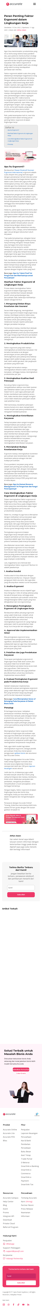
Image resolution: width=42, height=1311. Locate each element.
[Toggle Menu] (34, 4)
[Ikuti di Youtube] (23, 1305)
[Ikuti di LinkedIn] (28, 1305)
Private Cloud (9, 1223)
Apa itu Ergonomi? (13, 130)
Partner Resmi (27, 1205)
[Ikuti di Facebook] (14, 1305)
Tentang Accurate (29, 1198)
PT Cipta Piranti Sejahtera (19, 1292)
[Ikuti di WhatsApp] (9, 1305)
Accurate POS (9, 1137)
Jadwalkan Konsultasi (21, 1069)
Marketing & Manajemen (30, 936)
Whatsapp (10, 1244)
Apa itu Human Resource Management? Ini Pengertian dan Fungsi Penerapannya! (21, 486)
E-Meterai (25, 1162)
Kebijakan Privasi (15, 1295)
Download (7, 1220)
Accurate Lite (9, 1133)
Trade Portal (26, 1159)
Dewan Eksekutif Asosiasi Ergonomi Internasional (19, 171)
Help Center (8, 1201)
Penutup (10, 144)
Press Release (27, 1209)
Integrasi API (8, 1216)
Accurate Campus (10, 1198)
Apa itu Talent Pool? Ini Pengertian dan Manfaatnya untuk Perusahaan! (18, 275)
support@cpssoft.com (15, 1251)
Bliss (5, 1140)
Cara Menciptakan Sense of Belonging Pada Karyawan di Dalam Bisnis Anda (20, 701)
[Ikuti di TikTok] (18, 1305)
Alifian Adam (21, 30)
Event (5, 1209)
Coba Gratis (21, 1073)
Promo (6, 1212)
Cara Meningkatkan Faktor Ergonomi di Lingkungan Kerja (20, 140)
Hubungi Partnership (14, 1258)
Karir (26, 1201)
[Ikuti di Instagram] (4, 1305)
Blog (5, 1205)
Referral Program (10, 1227)
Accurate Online (10, 1129)
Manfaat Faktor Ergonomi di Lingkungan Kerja (20, 134)
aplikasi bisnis (19, 753)
